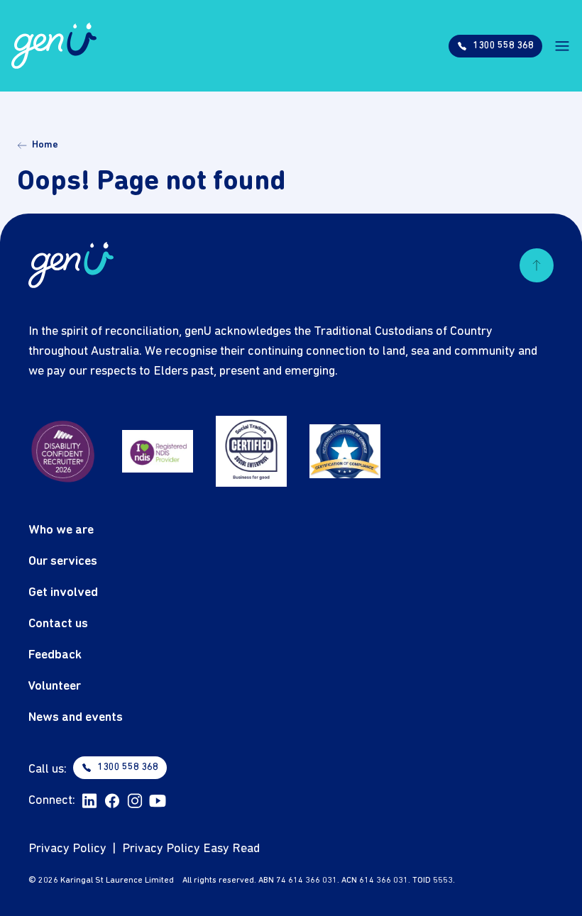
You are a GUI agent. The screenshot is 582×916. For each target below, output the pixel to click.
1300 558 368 (127, 767)
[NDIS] (157, 451)
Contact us (58, 624)
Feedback (55, 655)
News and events (75, 717)
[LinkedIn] (89, 801)
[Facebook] (112, 801)
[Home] (54, 46)
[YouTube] (157, 801)
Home (45, 145)
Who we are (61, 530)
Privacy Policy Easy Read (191, 849)
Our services (62, 561)
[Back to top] (537, 265)
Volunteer (54, 686)
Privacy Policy (67, 849)
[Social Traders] (251, 451)
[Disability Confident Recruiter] (63, 451)
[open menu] (562, 46)
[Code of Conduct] (344, 451)
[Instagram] (134, 801)
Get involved (63, 593)
